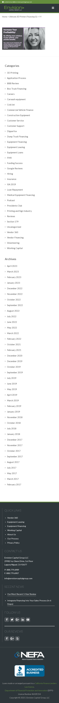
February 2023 (14, 277)
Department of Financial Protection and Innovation (26, 690)
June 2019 (12, 383)
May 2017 (12, 473)
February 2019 (14, 406)
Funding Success (15, 163)
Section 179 (12, 221)
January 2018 (13, 434)
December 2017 (14, 439)
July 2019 (11, 378)
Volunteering (13, 243)
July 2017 (11, 467)
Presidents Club (14, 205)
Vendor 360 (12, 232)
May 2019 (12, 389)
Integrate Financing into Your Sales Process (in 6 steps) (29, 602)
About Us (11, 534)
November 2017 (14, 445)
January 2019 (13, 411)
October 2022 (14, 299)
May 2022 (12, 327)
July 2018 (11, 428)
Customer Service (15, 120)
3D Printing (12, 72)
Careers (11, 94)
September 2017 (15, 456)
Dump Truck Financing (17, 136)
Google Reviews (15, 168)
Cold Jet (11, 104)
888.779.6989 (13, 570)
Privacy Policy (13, 543)
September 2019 (15, 372)
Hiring (10, 173)
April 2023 (12, 266)
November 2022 (14, 294)
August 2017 (13, 462)
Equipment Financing (17, 142)
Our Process (13, 538)
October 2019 (14, 367)
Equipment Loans (15, 152)
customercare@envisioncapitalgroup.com (18, 2)
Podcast (11, 200)
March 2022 (13, 333)
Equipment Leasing (16, 147)
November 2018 (14, 417)
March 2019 (13, 400)
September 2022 (15, 305)
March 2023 (13, 271)
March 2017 (13, 479)
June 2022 (12, 322)
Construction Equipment (18, 115)
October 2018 (14, 423)
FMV (9, 157)
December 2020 (14, 355)
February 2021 (14, 350)
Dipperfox (12, 131)
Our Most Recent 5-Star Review (21, 594)
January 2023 (13, 282)
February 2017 (14, 484)
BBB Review (13, 83)
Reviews (11, 216)
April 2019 (12, 395)
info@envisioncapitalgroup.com (18, 578)
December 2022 (14, 288)
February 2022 (14, 338)
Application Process (16, 78)
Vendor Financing (15, 237)
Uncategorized (14, 227)
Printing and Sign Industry (19, 211)
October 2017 (14, 451)
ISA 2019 (11, 184)
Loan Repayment (15, 189)
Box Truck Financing (16, 88)
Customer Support (15, 126)
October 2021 (14, 344)
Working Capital (15, 248)
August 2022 (13, 310)
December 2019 (14, 361)
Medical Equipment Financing (21, 195)
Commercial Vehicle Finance (20, 110)
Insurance (11, 179)
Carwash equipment (16, 99)
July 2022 (11, 316)
